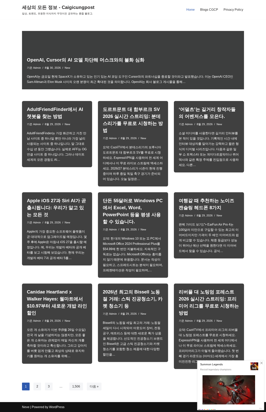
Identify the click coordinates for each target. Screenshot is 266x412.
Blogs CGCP (209, 9)
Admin (37, 67)
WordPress (56, 407)
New (67, 67)
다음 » (94, 386)
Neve (25, 407)
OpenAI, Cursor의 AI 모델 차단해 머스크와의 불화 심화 (85, 59)
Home (190, 9)
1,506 (76, 386)
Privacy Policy (233, 9)
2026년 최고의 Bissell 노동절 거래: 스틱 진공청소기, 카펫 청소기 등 (133, 298)
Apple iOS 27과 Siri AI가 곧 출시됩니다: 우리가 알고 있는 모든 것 (56, 207)
